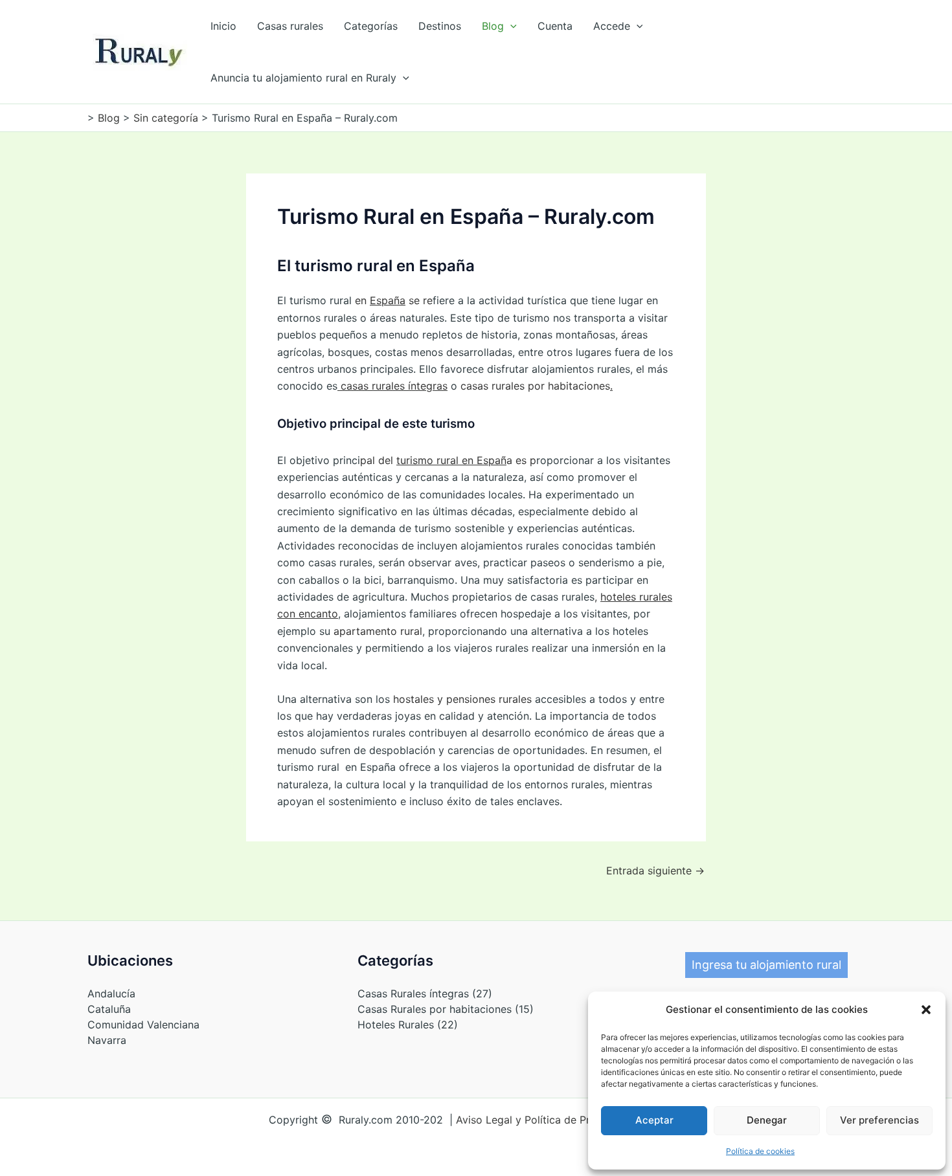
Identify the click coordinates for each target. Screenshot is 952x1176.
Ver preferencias (879, 1120)
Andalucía (111, 993)
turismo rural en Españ (451, 460)
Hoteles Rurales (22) (407, 1024)
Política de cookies (760, 1151)
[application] (510, 26)
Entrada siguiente (655, 870)
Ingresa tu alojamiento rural (766, 964)
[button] (926, 1009)
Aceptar (654, 1120)
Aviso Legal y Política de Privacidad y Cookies (570, 1119)
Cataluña (109, 1009)
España (387, 300)
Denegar (767, 1120)
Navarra (106, 1040)
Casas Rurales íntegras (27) (424, 993)
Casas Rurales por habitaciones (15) (445, 1009)
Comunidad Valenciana (143, 1024)
